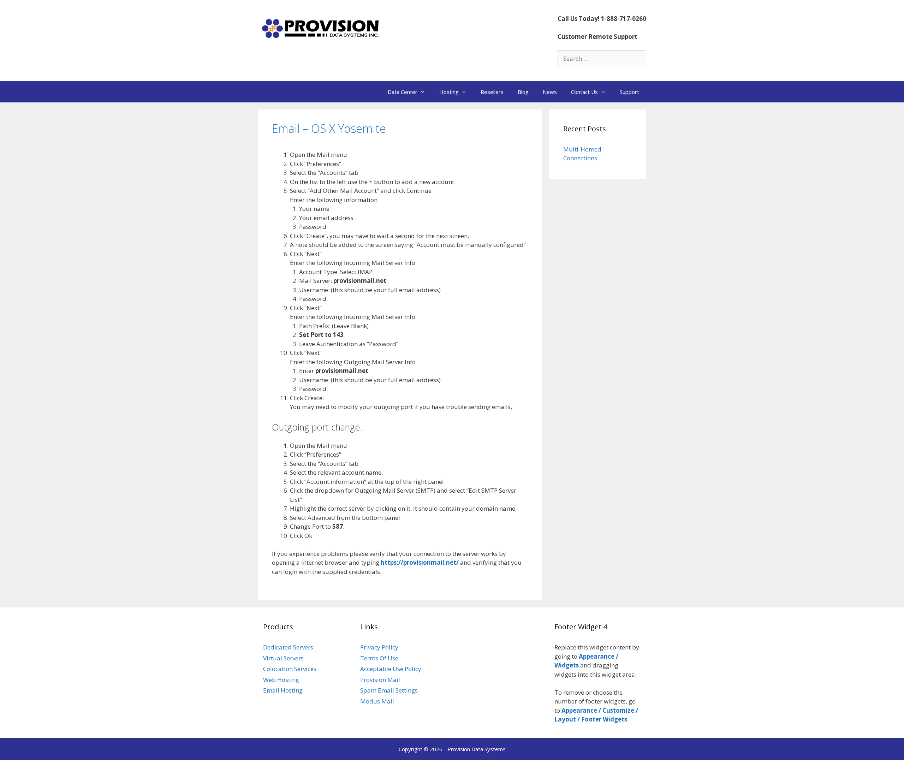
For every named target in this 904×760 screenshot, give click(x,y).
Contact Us (584, 91)
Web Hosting (281, 680)
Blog (523, 91)
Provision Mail (380, 680)
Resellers (492, 91)
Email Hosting (283, 690)
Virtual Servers (283, 658)
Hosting (449, 91)
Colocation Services (289, 669)
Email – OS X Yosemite (329, 128)
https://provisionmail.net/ (420, 562)
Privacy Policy (379, 647)
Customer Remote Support (597, 36)
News (550, 91)
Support (629, 91)
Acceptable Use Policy (390, 669)
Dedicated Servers (288, 647)
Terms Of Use (379, 658)
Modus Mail (377, 701)
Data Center (402, 91)
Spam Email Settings (389, 690)
